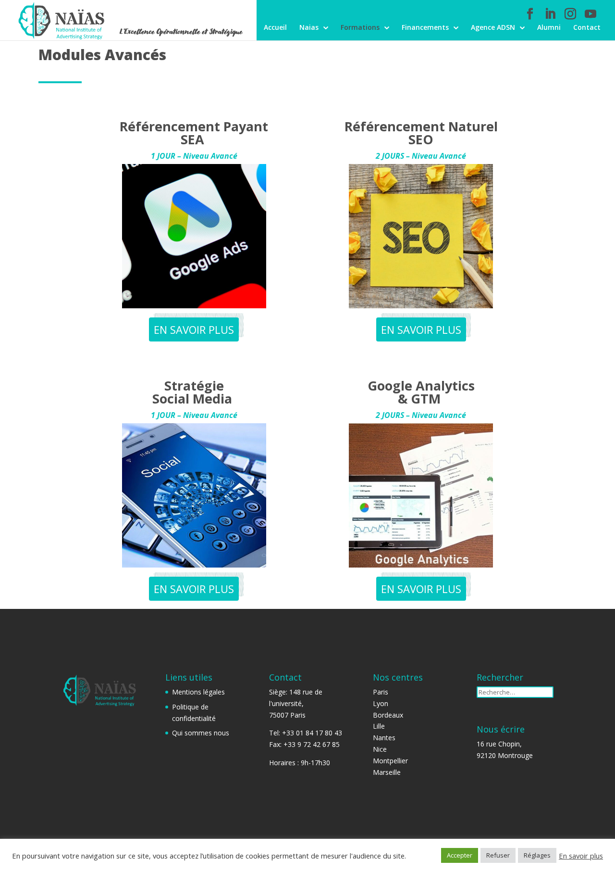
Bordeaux (388, 715)
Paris (380, 691)
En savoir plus (581, 855)
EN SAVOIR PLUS (194, 329)
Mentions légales (198, 691)
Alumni (549, 28)
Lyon (380, 703)
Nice (380, 749)
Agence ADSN (493, 28)
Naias (309, 28)
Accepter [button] (459, 855)
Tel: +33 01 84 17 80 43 (305, 732)
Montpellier (390, 760)
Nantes (384, 737)
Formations (360, 28)
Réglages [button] (537, 855)
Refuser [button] (498, 855)
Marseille (387, 772)
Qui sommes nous (200, 732)
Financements (425, 28)
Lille (379, 726)
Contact (587, 28)
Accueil (275, 28)
